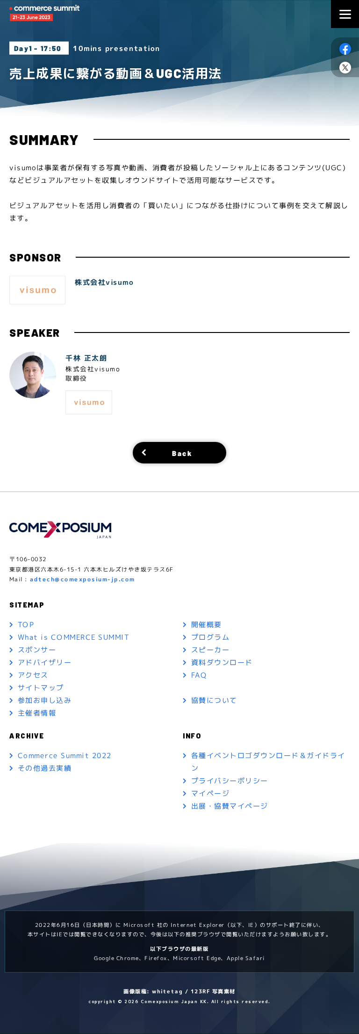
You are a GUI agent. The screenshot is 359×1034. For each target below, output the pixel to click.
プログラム (210, 637)
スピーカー (210, 650)
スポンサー (37, 650)
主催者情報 (37, 713)
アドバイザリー (45, 662)
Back (182, 452)
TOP (26, 624)
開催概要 (206, 624)
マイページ (210, 793)
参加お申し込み (45, 700)
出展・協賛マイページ (229, 806)
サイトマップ (41, 688)
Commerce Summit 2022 (65, 755)
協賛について (214, 700)
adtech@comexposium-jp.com (82, 579)
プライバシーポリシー (229, 781)
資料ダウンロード (222, 662)
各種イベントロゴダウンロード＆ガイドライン (268, 762)
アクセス (33, 675)
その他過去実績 (45, 768)
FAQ (199, 675)
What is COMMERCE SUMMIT (74, 637)
